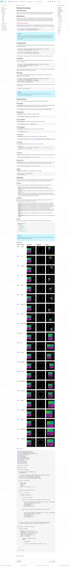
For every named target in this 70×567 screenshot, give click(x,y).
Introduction (60, 7)
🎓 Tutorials (15, 1)
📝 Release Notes (22, 1)
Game (3, 17)
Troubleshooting (4, 29)
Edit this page (20, 555)
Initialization (60, 11)
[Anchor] (27, 10)
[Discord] (50, 1)
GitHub (21, 448)
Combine (59, 24)
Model (3, 19)
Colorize (59, 25)
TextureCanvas (4, 28)
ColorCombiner (32, 143)
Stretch (59, 31)
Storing (59, 14)
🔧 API (34, 1)
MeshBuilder (4, 26)
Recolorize (60, 27)
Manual (2, 7)
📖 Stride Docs (39, 1)
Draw (59, 34)
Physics (3, 20)
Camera (3, 14)
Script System (4, 23)
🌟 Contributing (29, 1)
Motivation (59, 9)
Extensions (3, 11)
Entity (3, 16)
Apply (59, 28)
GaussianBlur (33, 121)
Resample (59, 17)
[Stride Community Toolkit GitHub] (48, 1)
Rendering (3, 25)
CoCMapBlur (32, 128)
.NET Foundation (8, 565)
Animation (4, 13)
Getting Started (4, 8)
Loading (59, 13)
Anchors (59, 32)
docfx (25, 565)
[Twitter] (52, 1)
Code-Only (3, 10)
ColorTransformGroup (34, 136)
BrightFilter (29, 114)
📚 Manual (10, 1)
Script (3, 22)
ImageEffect (33, 170)
